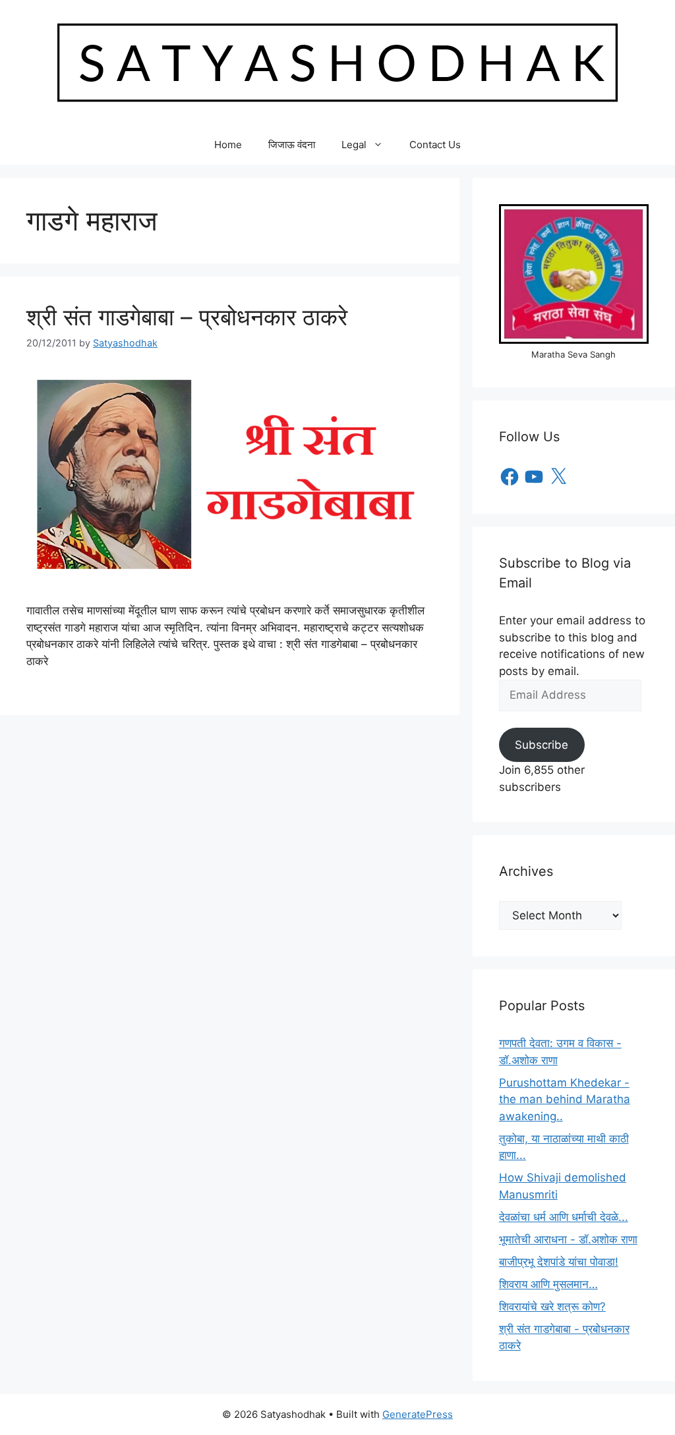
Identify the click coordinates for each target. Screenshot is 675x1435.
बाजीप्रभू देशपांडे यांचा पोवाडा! (558, 1261)
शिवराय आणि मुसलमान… (548, 1284)
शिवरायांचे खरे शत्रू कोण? (552, 1306)
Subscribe (541, 744)
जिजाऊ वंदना (291, 144)
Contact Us (435, 144)
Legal (354, 144)
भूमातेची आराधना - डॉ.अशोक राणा (568, 1239)
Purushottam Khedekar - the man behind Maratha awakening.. (564, 1099)
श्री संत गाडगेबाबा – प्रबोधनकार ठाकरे (186, 317)
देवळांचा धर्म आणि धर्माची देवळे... (563, 1217)
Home (228, 144)
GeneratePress (417, 1414)
